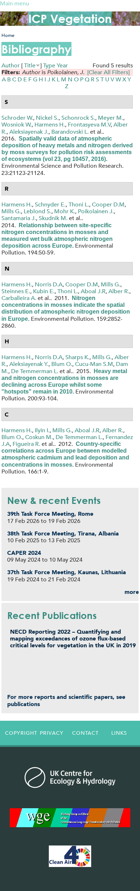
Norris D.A (48, 284)
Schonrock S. (78, 118)
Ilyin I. (42, 430)
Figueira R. (26, 444)
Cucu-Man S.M (94, 364)
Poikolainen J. (96, 211)
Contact (85, 733)
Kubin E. (44, 291)
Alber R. (118, 291)
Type (49, 65)
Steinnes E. (15, 291)
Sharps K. (77, 357)
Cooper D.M (108, 204)
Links (119, 733)
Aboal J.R (93, 291)
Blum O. (61, 364)
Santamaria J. (18, 218)
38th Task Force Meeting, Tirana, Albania (63, 533)
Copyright (20, 733)
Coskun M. (39, 437)
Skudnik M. (53, 218)
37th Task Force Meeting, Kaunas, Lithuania (66, 572)
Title (30, 65)
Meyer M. (110, 118)
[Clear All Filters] (108, 72)
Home (7, 35)
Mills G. (11, 211)
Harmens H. (49, 124)
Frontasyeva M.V (89, 124)
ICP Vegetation (70, 18)
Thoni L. (79, 204)
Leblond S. (37, 211)
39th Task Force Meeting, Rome (50, 513)
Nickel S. (47, 118)
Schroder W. (17, 118)
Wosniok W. (16, 124)
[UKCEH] (70, 777)
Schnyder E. (50, 204)
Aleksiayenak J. (28, 131)
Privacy (52, 733)
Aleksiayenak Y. (28, 364)
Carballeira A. (18, 298)
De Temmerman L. (34, 371)
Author (10, 65)
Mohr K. (64, 211)
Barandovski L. (70, 131)
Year (62, 65)
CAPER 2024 (24, 552)
